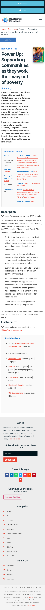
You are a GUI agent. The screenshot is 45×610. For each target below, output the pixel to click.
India (18, 194)
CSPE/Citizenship (15, 393)
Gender (30, 192)
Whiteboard (21, 185)
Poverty (26, 197)
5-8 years (25, 174)
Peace (31, 194)
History (36, 192)
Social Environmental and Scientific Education (27, 162)
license (31, 597)
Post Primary (14, 377)
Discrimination (22, 192)
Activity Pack (28, 183)
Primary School (14, 358)
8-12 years (34, 174)
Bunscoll (11, 366)
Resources (12, 29)
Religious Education (24, 160)
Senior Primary (22, 179)
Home (3, 29)
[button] (40, 20)
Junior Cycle (21, 176)
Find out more (14, 439)
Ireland (6, 181)
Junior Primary (31, 176)
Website (37, 183)
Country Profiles (28, 190)
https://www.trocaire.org (11, 330)
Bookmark (8, 40)
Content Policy (31, 605)
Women (32, 197)
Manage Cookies (12, 497)
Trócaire (7, 172)
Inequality (24, 194)
